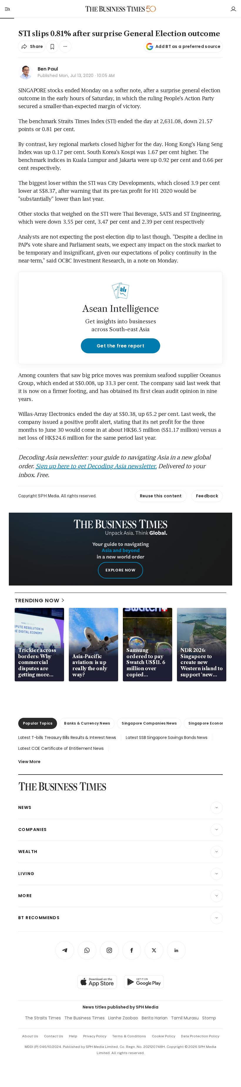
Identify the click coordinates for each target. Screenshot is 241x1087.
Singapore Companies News (149, 723)
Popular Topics (37, 723)
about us (30, 1036)
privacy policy (94, 1036)
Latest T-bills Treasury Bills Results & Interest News (67, 737)
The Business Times (84, 1018)
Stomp (209, 1018)
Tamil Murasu (185, 1018)
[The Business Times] (115, 9)
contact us (53, 1036)
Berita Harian (155, 1018)
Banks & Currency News (87, 723)
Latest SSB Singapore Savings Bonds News (166, 737)
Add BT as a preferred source (187, 46)
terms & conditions (129, 1036)
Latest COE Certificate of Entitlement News (60, 748)
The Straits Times (43, 1018)
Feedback (207, 496)
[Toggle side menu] (7, 9)
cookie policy (163, 1036)
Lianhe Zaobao (123, 1018)
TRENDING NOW (37, 600)
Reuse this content (161, 496)
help (73, 1036)
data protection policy (200, 1036)
